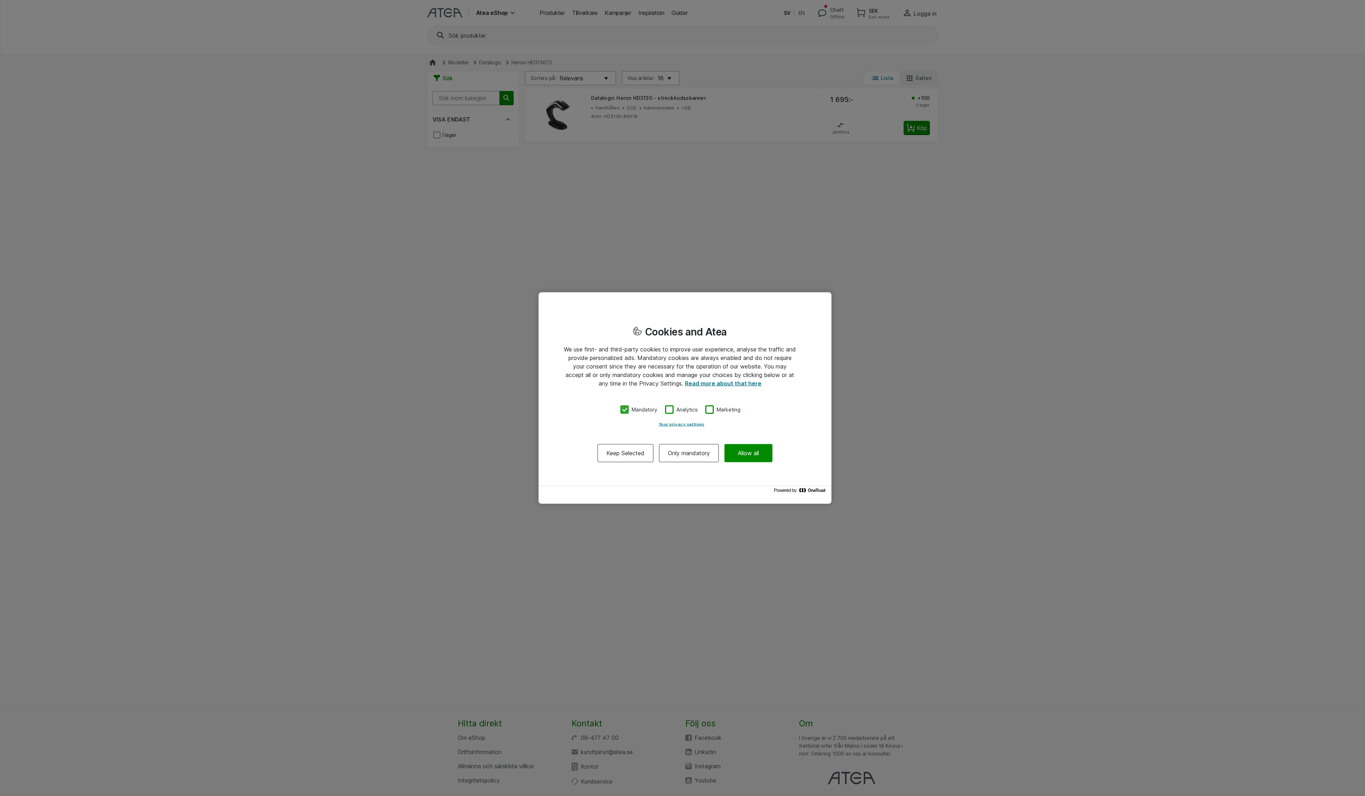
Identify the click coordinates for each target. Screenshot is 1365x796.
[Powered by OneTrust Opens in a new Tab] (801, 492)
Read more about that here (723, 383)
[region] (685, 398)
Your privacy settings (682, 423)
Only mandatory (689, 452)
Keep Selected (625, 452)
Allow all (748, 452)
